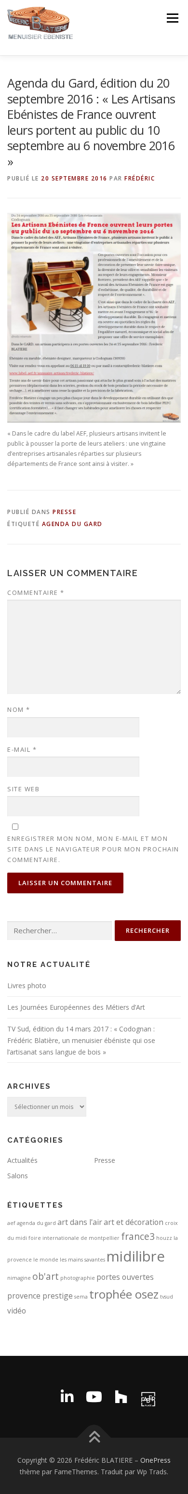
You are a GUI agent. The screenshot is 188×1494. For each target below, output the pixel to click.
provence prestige (40, 1295)
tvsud (166, 1296)
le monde (45, 1259)
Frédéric (139, 178)
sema (81, 1296)
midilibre (136, 1256)
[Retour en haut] (94, 1438)
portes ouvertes (125, 1277)
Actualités (22, 1160)
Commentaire (36, 592)
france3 (138, 1236)
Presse (64, 512)
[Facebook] (40, 1397)
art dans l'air (79, 1222)
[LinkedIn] (67, 1397)
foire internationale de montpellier (74, 1238)
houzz (164, 1238)
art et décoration (133, 1222)
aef (11, 1223)
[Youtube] (94, 1397)
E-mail (22, 749)
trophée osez (124, 1294)
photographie (77, 1278)
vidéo (16, 1310)
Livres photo (26, 985)
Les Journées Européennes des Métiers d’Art (76, 1007)
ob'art (45, 1276)
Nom (18, 709)
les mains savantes (82, 1259)
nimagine (19, 1278)
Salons (17, 1175)
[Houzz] (121, 1397)
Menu (172, 18)
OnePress (155, 1460)
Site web (23, 789)
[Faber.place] (148, 1397)
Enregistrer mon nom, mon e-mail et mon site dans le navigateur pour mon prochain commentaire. (93, 849)
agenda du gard (72, 524)
